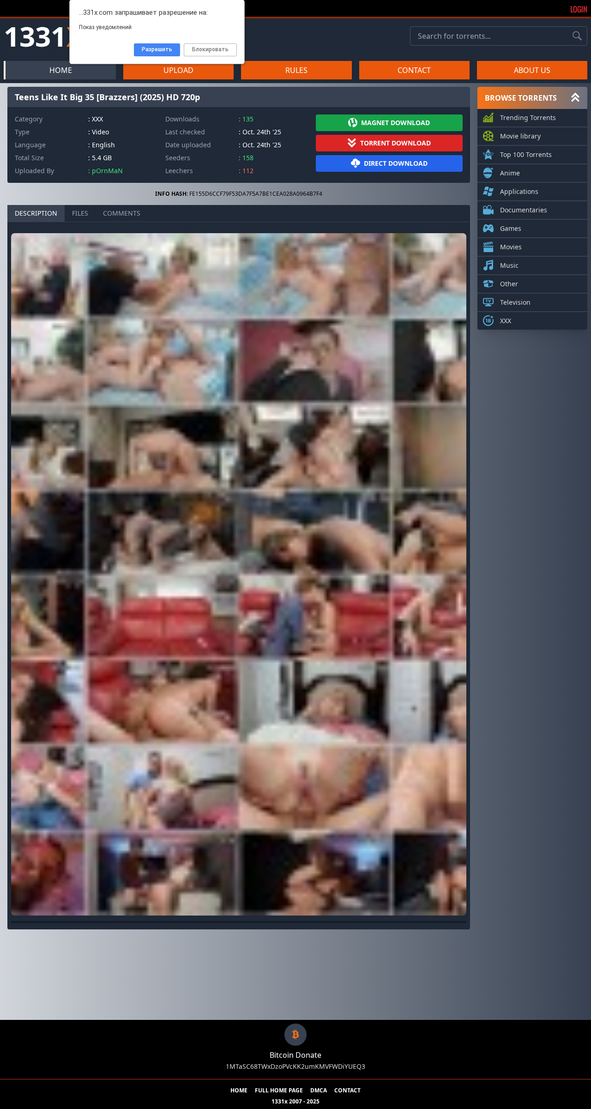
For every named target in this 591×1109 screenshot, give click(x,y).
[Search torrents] (577, 36)
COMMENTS (121, 213)
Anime (510, 173)
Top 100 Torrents (526, 154)
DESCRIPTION (36, 213)
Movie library (520, 136)
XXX (505, 320)
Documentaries (523, 209)
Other (509, 283)
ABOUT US (532, 70)
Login (578, 9)
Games (510, 228)
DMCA (318, 1090)
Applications (519, 191)
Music (509, 265)
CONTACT (414, 70)
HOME (60, 70)
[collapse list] (575, 97)
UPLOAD (178, 70)
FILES (80, 213)
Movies (511, 246)
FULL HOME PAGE (279, 1090)
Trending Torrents (528, 117)
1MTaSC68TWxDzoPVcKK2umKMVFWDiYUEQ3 (295, 1066)
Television (515, 302)
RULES (296, 70)
